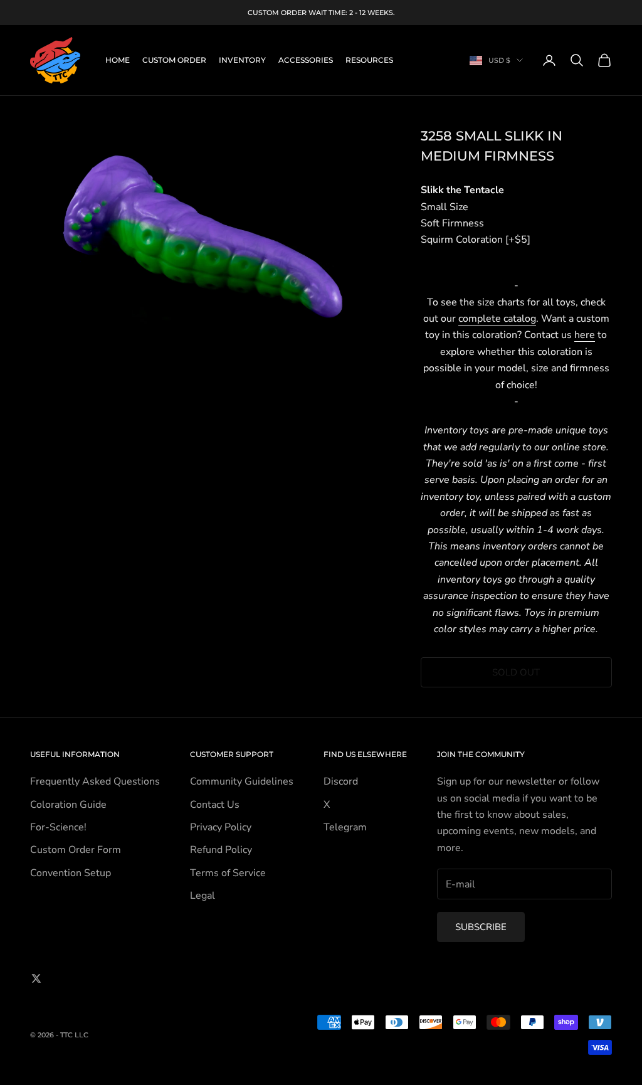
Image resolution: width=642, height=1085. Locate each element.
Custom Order (174, 60)
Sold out (516, 672)
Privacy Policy (220, 827)
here (584, 335)
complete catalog (497, 319)
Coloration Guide (68, 805)
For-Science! (58, 827)
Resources (369, 60)
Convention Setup (70, 873)
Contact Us (214, 805)
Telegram (345, 827)
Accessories (305, 60)
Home (117, 60)
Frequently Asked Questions (95, 781)
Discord (341, 781)
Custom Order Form (75, 850)
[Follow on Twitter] (36, 978)
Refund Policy (221, 850)
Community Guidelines (241, 781)
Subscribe (481, 927)
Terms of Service (228, 873)
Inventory (242, 60)
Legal (202, 895)
